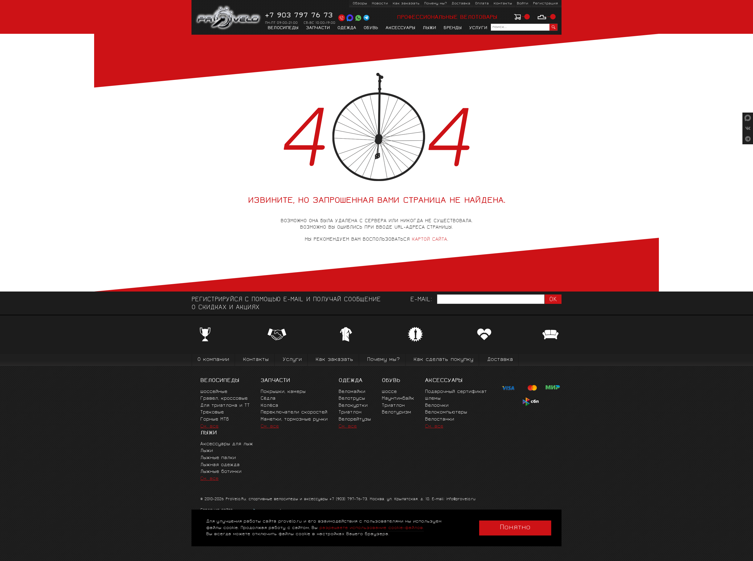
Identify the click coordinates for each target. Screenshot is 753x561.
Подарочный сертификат (456, 392)
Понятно (515, 527)
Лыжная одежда (220, 465)
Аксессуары (400, 28)
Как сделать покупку (443, 359)
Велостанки (439, 419)
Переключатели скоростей (294, 412)
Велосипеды (283, 28)
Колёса (269, 406)
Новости (380, 3)
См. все (209, 426)
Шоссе (389, 392)
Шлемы (433, 399)
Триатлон (350, 412)
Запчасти (318, 28)
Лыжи (429, 28)
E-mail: (421, 300)
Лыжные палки (218, 458)
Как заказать (406, 3)
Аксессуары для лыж (226, 444)
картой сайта (429, 240)
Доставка (461, 3)
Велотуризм (396, 412)
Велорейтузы (355, 419)
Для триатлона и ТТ (225, 406)
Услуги (478, 28)
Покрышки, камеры (283, 392)
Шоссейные (213, 392)
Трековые (212, 412)
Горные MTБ (214, 419)
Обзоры (360, 3)
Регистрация (545, 3)
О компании (213, 359)
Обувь (371, 28)
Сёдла (268, 399)
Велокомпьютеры (446, 412)
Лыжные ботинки (220, 472)
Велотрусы (352, 399)
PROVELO (228, 18)
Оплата (482, 3)
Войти (522, 3)
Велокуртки (353, 406)
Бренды (453, 28)
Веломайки (352, 392)
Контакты (503, 3)
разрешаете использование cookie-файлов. (371, 528)
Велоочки (437, 406)
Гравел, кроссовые (224, 399)
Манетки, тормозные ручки (294, 419)
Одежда (346, 28)
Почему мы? (435, 3)
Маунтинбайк (398, 399)
